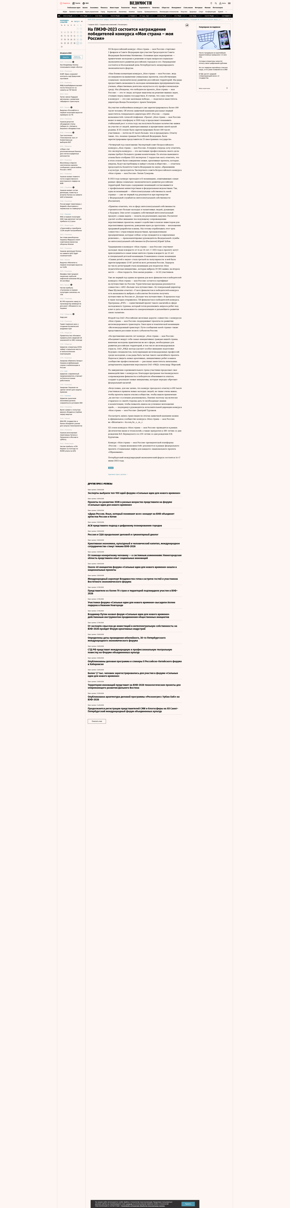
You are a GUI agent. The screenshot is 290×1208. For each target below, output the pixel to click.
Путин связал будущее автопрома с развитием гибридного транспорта (69, 99)
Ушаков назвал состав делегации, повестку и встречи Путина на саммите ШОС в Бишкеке (71, 193)
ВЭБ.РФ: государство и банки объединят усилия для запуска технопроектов (71, 423)
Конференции (210, 12)
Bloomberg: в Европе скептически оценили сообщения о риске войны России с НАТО (70, 166)
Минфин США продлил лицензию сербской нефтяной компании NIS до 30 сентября (71, 277)
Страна (139, 12)
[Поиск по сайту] (216, 3)
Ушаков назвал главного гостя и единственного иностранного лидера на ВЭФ (70, 180)
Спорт (201, 12)
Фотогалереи (218, 8)
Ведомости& (111, 12)
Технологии (125, 8)
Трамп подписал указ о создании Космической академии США (69, 326)
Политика (156, 8)
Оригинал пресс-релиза (117, 474)
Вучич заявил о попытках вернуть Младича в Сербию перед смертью (71, 412)
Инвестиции (114, 8)
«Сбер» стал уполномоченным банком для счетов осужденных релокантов (70, 152)
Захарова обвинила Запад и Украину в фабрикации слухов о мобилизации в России (71, 364)
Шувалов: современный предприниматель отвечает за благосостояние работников (71, 377)
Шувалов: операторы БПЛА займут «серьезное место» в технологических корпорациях (71, 350)
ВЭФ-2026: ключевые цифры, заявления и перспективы (108, 20)
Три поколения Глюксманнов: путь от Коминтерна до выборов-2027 (69, 138)
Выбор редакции (138, 20)
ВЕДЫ (65, 12)
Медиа (134, 8)
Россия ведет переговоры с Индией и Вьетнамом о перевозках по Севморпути (71, 206)
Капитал (132, 12)
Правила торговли (76, 12)
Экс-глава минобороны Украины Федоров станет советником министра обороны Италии (70, 240)
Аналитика (123, 12)
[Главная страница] (141, 3)
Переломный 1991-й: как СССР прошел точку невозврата (167, 20)
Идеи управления (91, 12)
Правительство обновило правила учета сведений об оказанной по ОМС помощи (71, 338)
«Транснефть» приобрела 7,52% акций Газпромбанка (71, 229)
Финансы (104, 8)
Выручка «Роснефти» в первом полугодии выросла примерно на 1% (71, 112)
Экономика (94, 8)
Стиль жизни (188, 8)
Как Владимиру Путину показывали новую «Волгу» (71, 66)
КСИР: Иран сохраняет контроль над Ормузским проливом (70, 76)
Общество (165, 8)
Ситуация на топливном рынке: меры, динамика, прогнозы (212, 20)
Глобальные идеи (73, 8)
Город (103, 12)
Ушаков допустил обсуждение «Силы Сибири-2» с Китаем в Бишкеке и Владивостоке (70, 125)
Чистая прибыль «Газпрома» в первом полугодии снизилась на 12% (70, 291)
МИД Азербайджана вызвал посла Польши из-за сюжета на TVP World (71, 87)
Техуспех (184, 12)
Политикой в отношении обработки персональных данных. (143, 1206)
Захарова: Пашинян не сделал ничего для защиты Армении (71, 389)
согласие (129, 1204)
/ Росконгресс (122, 25)
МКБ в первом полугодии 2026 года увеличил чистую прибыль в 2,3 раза (71, 219)
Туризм (220, 12)
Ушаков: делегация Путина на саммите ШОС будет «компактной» (70, 253)
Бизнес (85, 8)
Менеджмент (176, 8)
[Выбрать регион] (211, 3)
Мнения (207, 8)
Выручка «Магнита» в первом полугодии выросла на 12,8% (71, 265)
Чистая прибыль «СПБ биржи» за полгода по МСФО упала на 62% (69, 448)
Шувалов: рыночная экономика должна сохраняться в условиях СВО (71, 400)
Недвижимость (144, 8)
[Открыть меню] (229, 3)
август (77, 21)
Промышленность (150, 12)
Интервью (198, 8)
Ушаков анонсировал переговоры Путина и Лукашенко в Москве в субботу (69, 436)
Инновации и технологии (169, 12)
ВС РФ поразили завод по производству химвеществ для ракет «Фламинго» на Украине (70, 304)
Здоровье (193, 12)
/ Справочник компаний (107, 25)
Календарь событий (64, 21)
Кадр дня (63, 317)
